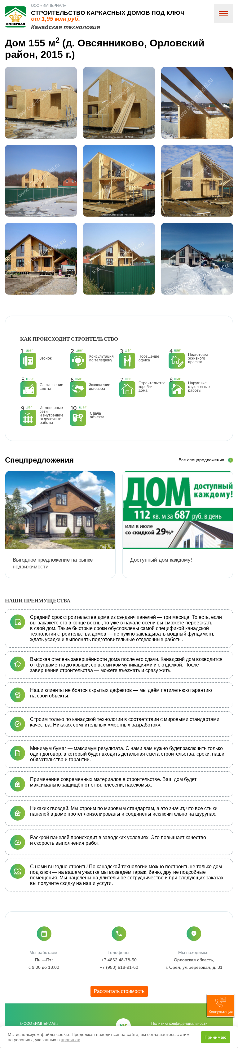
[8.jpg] (119, 259)
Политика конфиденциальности (179, 1023)
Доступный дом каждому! (161, 560)
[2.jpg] (119, 103)
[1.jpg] (41, 103)
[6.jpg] (197, 181)
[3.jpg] (197, 103)
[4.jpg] (41, 181)
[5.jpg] (119, 181)
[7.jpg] (41, 259)
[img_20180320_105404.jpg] (197, 259)
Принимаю (216, 1037)
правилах (70, 1039)
